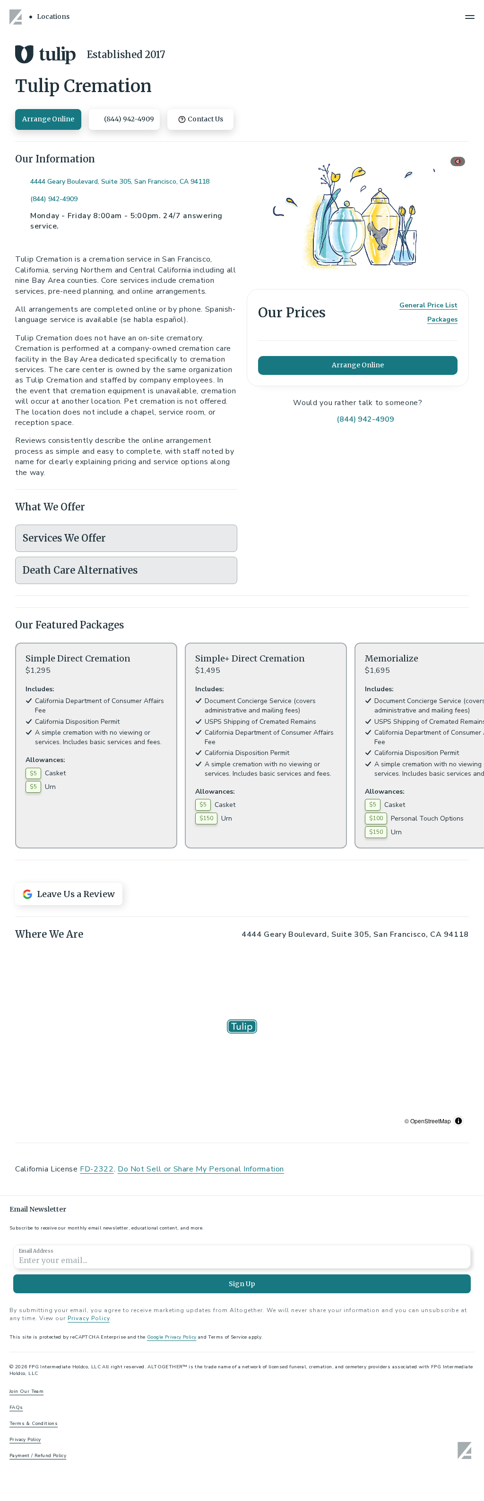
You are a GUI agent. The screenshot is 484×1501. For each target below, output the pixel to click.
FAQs (16, 1407)
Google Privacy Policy (171, 1337)
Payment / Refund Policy (37, 1455)
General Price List (428, 305)
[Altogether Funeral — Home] (17, 17)
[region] (242, 1041)
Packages (442, 319)
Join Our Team (26, 1391)
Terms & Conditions (33, 1423)
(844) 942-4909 (54, 199)
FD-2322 (96, 1169)
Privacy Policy (88, 1318)
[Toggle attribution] (458, 1121)
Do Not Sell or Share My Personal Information (201, 1169)
